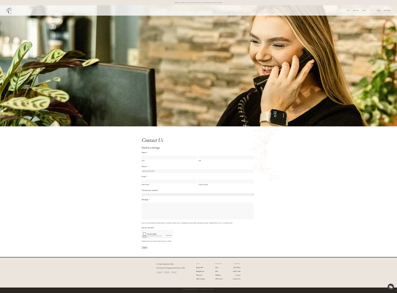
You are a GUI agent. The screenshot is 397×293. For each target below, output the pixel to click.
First (143, 161)
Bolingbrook (200, 271)
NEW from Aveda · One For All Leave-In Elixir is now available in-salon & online (198, 2)
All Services (219, 279)
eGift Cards (236, 271)
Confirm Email (203, 185)
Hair (216, 267)
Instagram (160, 272)
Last (199, 161)
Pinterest (174, 272)
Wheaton (199, 275)
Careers (237, 275)
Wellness (218, 275)
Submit (144, 248)
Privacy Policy (203, 289)
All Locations (200, 279)
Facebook (167, 272)
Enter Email (145, 185)
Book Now (236, 267)
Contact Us (236, 279)
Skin (216, 271)
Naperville (199, 267)
